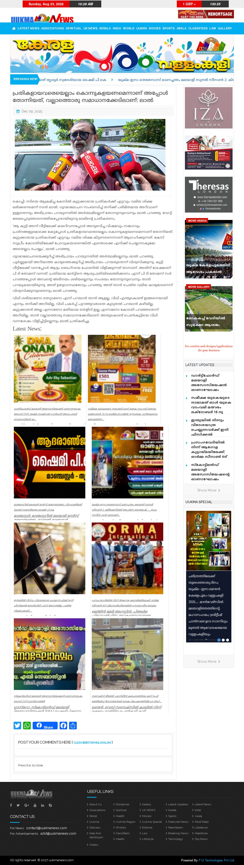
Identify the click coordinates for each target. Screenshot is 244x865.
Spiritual (73, 28)
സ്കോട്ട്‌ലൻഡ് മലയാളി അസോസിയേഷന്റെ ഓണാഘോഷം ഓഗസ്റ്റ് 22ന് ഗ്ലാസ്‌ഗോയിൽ (210, 477)
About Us (95, 804)
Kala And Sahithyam (96, 835)
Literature (201, 827)
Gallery (225, 28)
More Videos (197, 220)
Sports (169, 28)
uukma (141, 28)
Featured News (178, 821)
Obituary (95, 827)
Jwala (181, 28)
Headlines (201, 833)
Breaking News (178, 833)
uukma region (125, 821)
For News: (17, 828)
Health (120, 816)
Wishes (121, 827)
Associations (52, 28)
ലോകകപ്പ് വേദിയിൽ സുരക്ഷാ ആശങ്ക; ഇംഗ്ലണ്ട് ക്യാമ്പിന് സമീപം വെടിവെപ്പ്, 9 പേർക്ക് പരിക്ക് (205, 322)
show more (207, 490)
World (128, 28)
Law (212, 28)
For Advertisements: (24, 833)
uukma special (198, 502)
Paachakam (175, 827)
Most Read (201, 821)
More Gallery (198, 286)
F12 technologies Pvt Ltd (216, 860)
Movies (155, 28)
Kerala (105, 28)
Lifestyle (147, 839)
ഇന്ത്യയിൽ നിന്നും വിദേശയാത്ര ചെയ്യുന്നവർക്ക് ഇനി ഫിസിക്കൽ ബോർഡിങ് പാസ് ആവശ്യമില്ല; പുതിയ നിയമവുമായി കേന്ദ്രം (211, 434)
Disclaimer (122, 804)
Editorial (147, 827)
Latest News (28, 28)
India (117, 28)
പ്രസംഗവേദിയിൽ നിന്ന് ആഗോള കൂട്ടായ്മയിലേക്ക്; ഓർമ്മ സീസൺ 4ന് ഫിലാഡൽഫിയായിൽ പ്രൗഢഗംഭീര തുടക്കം (211, 455)
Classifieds (198, 28)
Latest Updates (178, 804)
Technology (175, 839)
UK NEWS (90, 28)
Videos (93, 844)
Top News (201, 839)
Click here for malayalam (92, 742)
